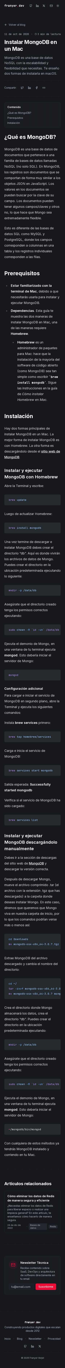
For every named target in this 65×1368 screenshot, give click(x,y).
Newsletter (35, 1338)
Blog (19, 1338)
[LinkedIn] (37, 6)
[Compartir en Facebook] (37, 88)
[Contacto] (51, 6)
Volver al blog (17, 24)
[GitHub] (31, 6)
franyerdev (14, 6)
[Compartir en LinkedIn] (29, 88)
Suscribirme (45, 1286)
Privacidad (54, 1338)
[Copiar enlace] (44, 88)
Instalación (13, 122)
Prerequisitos (15, 117)
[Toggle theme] (58, 6)
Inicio (8, 1338)
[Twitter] (44, 6)
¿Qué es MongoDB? (19, 112)
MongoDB (36, 863)
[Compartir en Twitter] (22, 88)
